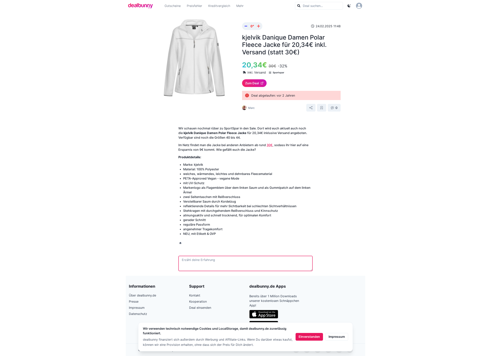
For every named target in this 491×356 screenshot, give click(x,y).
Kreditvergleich (219, 6)
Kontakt (194, 295)
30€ (270, 145)
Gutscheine (173, 6)
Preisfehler (194, 6)
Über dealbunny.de (142, 295)
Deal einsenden (200, 308)
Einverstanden (309, 337)
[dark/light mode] (349, 6)
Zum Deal (252, 83)
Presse (133, 301)
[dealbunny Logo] (141, 6)
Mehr (240, 6)
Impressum (337, 337)
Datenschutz (138, 314)
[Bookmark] (321, 108)
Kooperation (198, 301)
